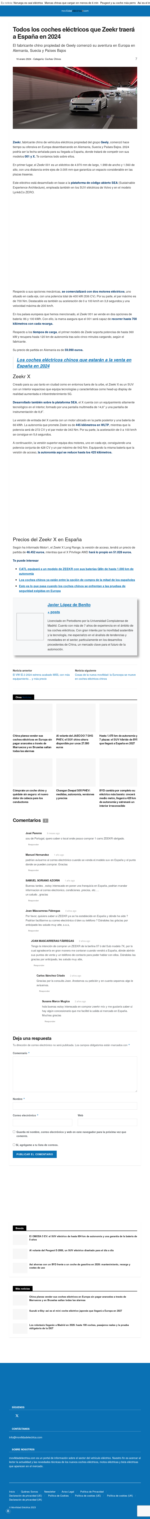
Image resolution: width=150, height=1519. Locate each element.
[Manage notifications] (8, 1511)
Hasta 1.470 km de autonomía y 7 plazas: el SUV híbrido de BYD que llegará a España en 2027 (118, 739)
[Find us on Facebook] (10, 1416)
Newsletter (49, 1491)
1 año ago (59, 854)
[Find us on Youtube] (36, 1416)
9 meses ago (53, 833)
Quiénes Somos (29, 1491)
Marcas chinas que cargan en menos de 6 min (71, 3)
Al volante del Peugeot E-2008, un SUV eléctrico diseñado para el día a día (71, 1250)
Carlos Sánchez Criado (51, 975)
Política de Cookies (58, 1495)
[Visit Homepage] (75, 11)
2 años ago (84, 940)
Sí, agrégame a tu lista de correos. (36, 1145)
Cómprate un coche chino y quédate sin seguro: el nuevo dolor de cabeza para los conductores (30, 796)
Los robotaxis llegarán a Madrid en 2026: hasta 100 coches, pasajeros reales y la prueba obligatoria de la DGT (79, 1326)
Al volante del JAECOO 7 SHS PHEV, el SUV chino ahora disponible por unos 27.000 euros (74, 741)
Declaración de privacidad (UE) (25, 1495)
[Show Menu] (10, 10)
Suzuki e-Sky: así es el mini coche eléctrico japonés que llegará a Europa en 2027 (75, 1310)
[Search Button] (139, 10)
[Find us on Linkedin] (42, 1416)
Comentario (21, 1053)
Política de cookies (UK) (120, 1495)
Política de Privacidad (92, 1491)
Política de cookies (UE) (88, 1495)
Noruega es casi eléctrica (28, 3)
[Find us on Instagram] (23, 1416)
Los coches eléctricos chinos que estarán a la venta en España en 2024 (74, 362)
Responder (33, 844)
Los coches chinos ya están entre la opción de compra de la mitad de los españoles (77, 580)
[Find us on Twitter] (17, 1416)
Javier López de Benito (69, 604)
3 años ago (70, 910)
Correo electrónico (26, 1115)
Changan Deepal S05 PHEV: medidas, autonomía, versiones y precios (75, 794)
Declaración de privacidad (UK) (25, 1499)
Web (80, 1115)
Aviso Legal (68, 1491)
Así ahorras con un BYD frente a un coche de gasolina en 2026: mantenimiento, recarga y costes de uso (79, 1266)
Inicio (12, 1491)
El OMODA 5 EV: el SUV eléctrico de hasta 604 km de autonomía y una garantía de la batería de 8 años (83, 1237)
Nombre (19, 1099)
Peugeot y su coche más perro (118, 3)
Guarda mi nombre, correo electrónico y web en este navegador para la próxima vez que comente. (71, 1134)
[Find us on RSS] (30, 1416)
